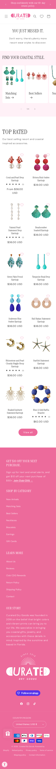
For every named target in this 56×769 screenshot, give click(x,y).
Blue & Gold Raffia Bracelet (41, 411)
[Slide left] (21, 109)
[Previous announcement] (5, 4)
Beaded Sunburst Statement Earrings (15, 411)
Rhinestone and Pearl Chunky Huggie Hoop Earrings (15, 363)
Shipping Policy (13, 589)
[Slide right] (34, 109)
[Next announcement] (50, 4)
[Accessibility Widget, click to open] (5, 764)
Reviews (10, 568)
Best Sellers (35, 93)
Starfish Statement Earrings (41, 362)
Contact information (37, 755)
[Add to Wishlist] (22, 155)
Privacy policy (31, 750)
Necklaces (11, 520)
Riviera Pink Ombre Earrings (41, 179)
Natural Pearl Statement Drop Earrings (15, 230)
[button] (6, 16)
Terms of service (46, 750)
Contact (10, 596)
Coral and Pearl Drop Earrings (15, 179)
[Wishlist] (41, 16)
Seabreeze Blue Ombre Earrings (15, 320)
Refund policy (17, 750)
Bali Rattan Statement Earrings (41, 320)
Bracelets (11, 527)
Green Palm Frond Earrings (15, 278)
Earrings (10, 534)
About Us (10, 561)
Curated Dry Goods (27, 746)
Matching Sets (10, 95)
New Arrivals (12, 499)
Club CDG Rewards (16, 575)
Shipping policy (20, 755)
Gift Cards (11, 541)
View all (28, 432)
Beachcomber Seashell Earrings (41, 229)
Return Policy (12, 582)
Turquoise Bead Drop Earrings (41, 278)
